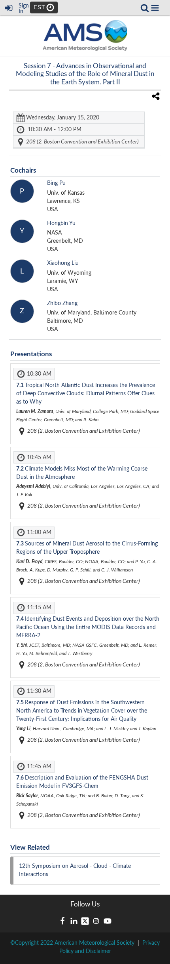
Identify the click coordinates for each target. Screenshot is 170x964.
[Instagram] (96, 921)
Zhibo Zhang (62, 303)
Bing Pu (56, 183)
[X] (85, 921)
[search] (144, 7)
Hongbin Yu (61, 223)
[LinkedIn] (74, 921)
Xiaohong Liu (63, 263)
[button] (155, 8)
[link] (144, 8)
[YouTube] (107, 921)
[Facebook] (62, 921)
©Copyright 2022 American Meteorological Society (72, 943)
